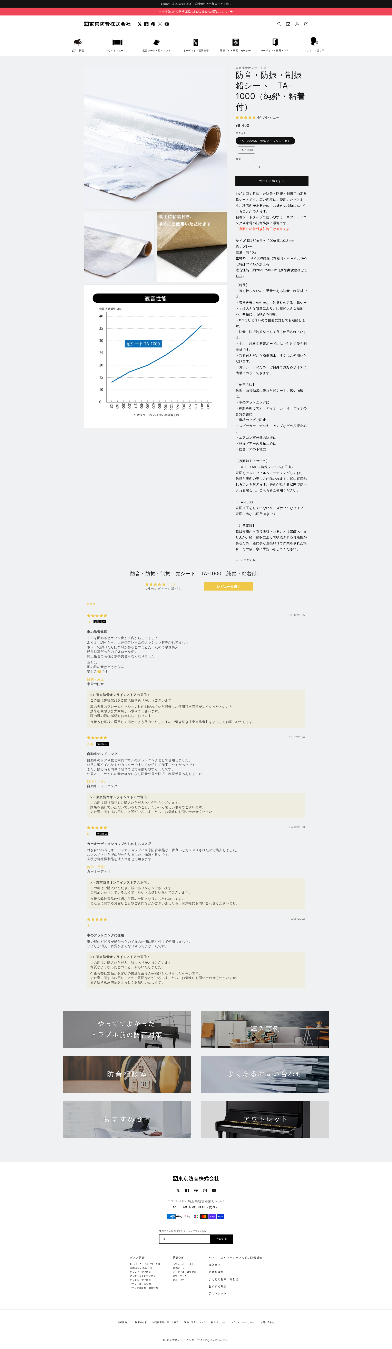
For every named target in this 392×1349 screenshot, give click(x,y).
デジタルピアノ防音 (140, 1280)
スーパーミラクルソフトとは (145, 1264)
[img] (97, 616)
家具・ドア (179, 1280)
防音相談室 (216, 1272)
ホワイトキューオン (183, 1264)
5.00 (171, 584)
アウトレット (218, 1293)
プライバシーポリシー (243, 1322)
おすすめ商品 (218, 1286)
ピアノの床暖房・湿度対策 (144, 1288)
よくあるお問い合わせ (223, 1279)
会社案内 (122, 1322)
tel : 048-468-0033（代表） (196, 1207)
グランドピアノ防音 (140, 1272)
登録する (221, 1238)
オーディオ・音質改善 (184, 1272)
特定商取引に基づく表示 (166, 1322)
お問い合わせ (267, 1322)
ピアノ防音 (137, 1257)
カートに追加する (272, 181)
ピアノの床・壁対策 (140, 1284)
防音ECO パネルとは (141, 1267)
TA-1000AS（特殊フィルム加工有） (265, 140)
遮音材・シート (181, 1267)
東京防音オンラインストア (183, 1340)
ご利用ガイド (140, 1322)
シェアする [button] (247, 559)
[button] (279, 24)
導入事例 (214, 1264)
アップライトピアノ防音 (143, 1276)
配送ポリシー (218, 1322)
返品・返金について (194, 1322)
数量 (238, 159)
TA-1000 (246, 150)
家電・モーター (181, 1276)
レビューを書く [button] (229, 586)
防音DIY (178, 1257)
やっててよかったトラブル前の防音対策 (235, 1257)
